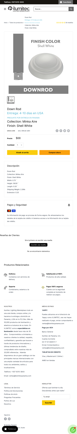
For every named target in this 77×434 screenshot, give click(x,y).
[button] (60, 22)
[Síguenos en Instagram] (9, 418)
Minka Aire (11, 131)
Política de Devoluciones (13, 391)
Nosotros (7, 404)
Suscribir (48, 403)
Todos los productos (16, 22)
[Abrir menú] (5, 9)
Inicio (5, 22)
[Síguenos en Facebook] (5, 418)
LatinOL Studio (20, 427)
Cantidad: (11, 145)
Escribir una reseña (38, 245)
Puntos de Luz (9, 401)
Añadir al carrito (22, 152)
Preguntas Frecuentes (12, 397)
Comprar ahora (55, 152)
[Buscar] (71, 9)
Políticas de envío (10, 394)
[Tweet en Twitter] (64, 130)
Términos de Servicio (12, 388)
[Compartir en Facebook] (57, 130)
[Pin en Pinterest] (60, 130)
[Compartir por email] (68, 130)
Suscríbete (67, 2)
